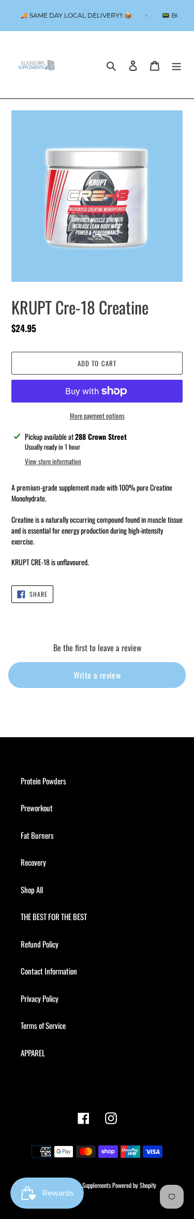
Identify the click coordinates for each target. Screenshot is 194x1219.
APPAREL (33, 1052)
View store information (53, 461)
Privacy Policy (39, 998)
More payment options (97, 416)
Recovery (33, 862)
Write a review (97, 675)
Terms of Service (43, 1025)
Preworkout (37, 807)
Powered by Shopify (134, 1185)
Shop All (32, 889)
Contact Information (49, 971)
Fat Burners (37, 835)
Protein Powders (43, 780)
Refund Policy (39, 944)
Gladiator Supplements (86, 1185)
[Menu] (176, 64)
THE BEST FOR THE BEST (54, 916)
